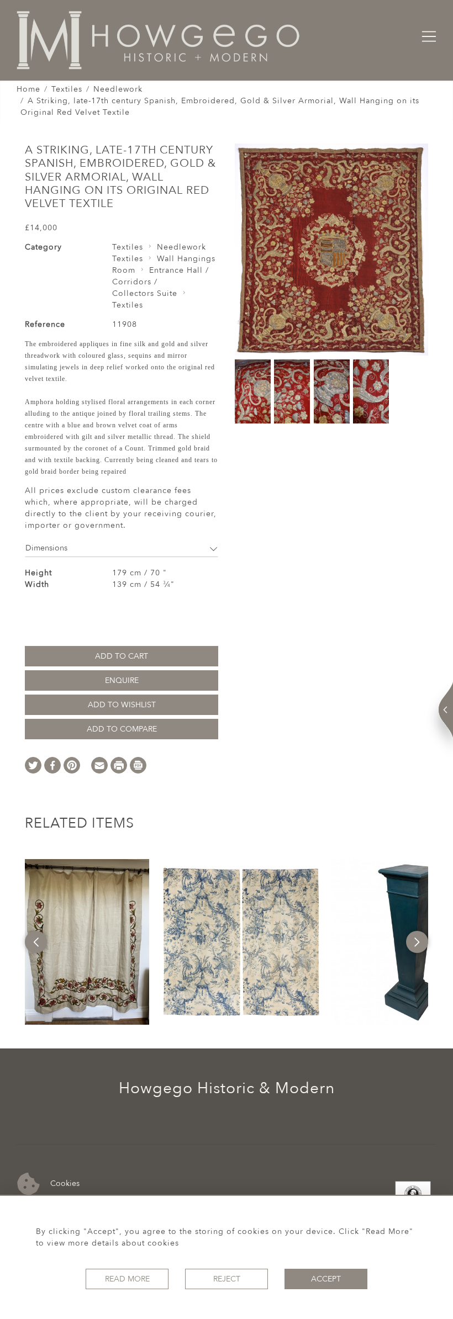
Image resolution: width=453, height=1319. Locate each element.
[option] (87, 942)
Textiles (66, 89)
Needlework (118, 89)
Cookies (64, 1183)
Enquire (122, 680)
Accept (326, 1279)
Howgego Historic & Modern (227, 1088)
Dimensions (46, 548)
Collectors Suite (144, 293)
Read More (127, 1279)
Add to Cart (121, 656)
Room (123, 270)
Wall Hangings (186, 258)
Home (28, 89)
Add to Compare (122, 729)
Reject (226, 1279)
